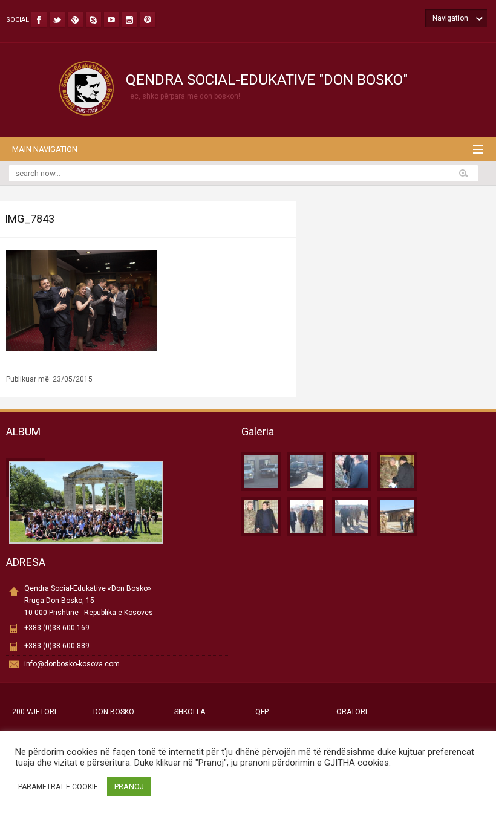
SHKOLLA (189, 712)
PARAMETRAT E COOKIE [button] (58, 787)
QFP (262, 712)
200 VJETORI (34, 712)
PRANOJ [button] (129, 786)
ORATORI (351, 712)
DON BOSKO (113, 712)
